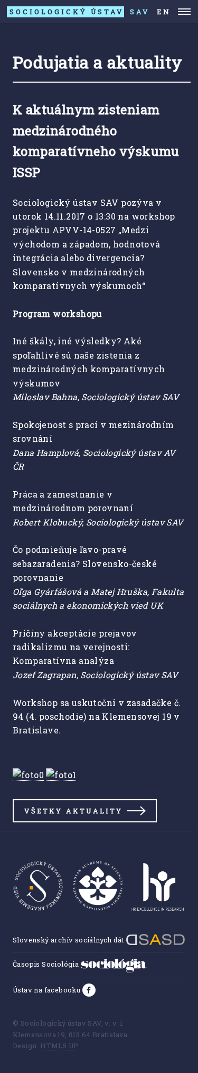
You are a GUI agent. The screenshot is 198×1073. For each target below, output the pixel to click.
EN (164, 11)
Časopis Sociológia (47, 964)
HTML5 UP (59, 1045)
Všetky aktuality (73, 811)
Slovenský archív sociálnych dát (69, 940)
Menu (184, 11)
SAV (80, 11)
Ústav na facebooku (47, 990)
